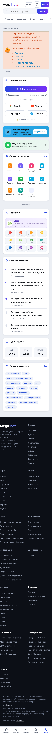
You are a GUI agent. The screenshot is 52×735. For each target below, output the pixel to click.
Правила (4, 674)
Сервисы (19, 59)
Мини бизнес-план (8, 642)
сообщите (7, 705)
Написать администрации (28, 66)
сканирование (13, 383)
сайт (26, 373)
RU (30, 4)
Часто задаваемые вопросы (19, 378)
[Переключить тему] (37, 4)
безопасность (13, 373)
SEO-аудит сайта (8, 646)
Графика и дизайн (8, 530)
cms (37, 383)
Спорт (3, 617)
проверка (11, 402)
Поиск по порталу (24, 62)
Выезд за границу (8, 564)
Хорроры (4, 504)
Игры (32, 19)
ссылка (10, 388)
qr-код (34, 388)
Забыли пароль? (39, 95)
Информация (6, 550)
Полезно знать (7, 555)
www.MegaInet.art (11, 28)
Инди (2, 492)
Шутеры (3, 488)
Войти (45, 4)
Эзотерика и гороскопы (11, 576)
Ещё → (3, 508)
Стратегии (4, 484)
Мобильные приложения (11, 538)
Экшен (3, 476)
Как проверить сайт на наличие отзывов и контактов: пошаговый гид (27, 285)
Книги (43, 19)
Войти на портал (28, 89)
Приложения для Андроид (12, 542)
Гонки (2, 500)
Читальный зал (7, 572)
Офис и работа (6, 534)
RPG (2, 480)
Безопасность (6, 526)
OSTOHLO (20, 720)
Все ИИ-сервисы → (9, 654)
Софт (2, 516)
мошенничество (14, 397)
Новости (19, 56)
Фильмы (21, 19)
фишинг (10, 393)
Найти (42, 11)
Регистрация (13, 95)
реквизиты (23, 393)
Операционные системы (11, 522)
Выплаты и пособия (9, 605)
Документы (5, 568)
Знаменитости (6, 609)
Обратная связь (7, 682)
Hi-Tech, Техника (8, 593)
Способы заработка (9, 560)
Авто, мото (5, 601)
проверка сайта (33, 397)
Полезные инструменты (11, 580)
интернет (22, 388)
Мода (2, 613)
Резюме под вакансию (10, 638)
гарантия (11, 407)
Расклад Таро (6, 650)
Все (45, 156)
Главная (9, 19)
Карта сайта (5, 686)
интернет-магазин (28, 402)
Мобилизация (6, 597)
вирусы (27, 383)
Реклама (4, 678)
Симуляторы (5, 496)
